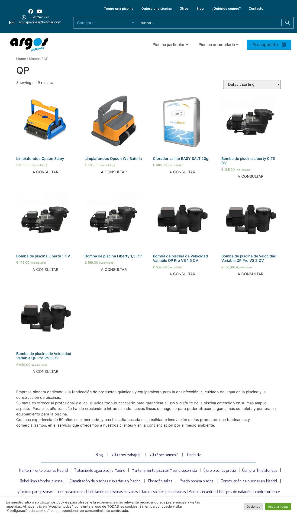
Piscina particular (168, 44)
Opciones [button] (253, 506)
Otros (184, 9)
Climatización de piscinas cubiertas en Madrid (105, 480)
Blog (200, 9)
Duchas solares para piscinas (163, 491)
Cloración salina (160, 480)
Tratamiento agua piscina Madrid (99, 470)
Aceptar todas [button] (278, 506)
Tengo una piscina (118, 9)
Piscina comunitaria (217, 44)
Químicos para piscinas (35, 491)
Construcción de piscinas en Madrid (249, 480)
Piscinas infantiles (202, 491)
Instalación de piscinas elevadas (113, 491)
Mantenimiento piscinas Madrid (43, 470)
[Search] (287, 22)
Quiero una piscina (156, 9)
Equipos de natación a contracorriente (249, 491)
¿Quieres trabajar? (126, 454)
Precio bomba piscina (196, 480)
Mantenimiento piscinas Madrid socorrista (164, 470)
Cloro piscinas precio (219, 470)
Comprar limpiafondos (259, 470)
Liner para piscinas (70, 491)
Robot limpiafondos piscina (41, 480)
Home (21, 59)
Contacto (256, 9)
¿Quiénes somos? (226, 9)
